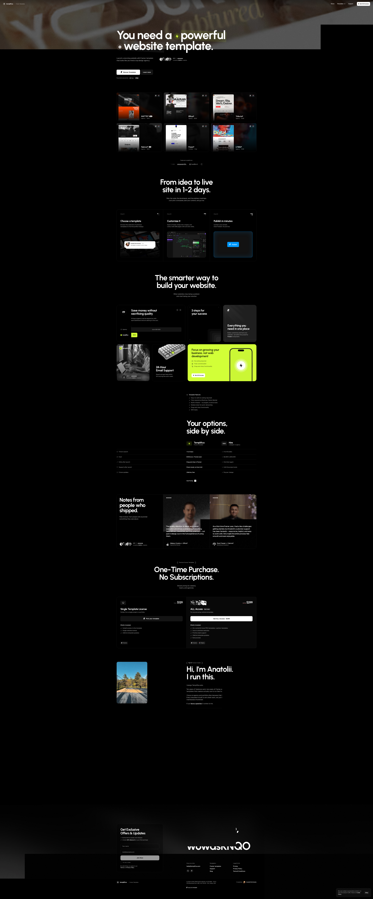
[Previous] (177, 310)
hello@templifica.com (193, 866)
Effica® (185, 543)
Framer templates (215, 866)
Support (350, 4)
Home (332, 4)
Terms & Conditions (239, 871)
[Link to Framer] (191, 870)
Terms (122, 867)
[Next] (180, 310)
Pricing (235, 866)
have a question (196, 704)
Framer (229, 336)
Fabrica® (231, 543)
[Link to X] (187, 870)
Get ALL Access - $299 (221, 619)
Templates (340, 4)
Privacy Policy (130, 867)
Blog (211, 871)
